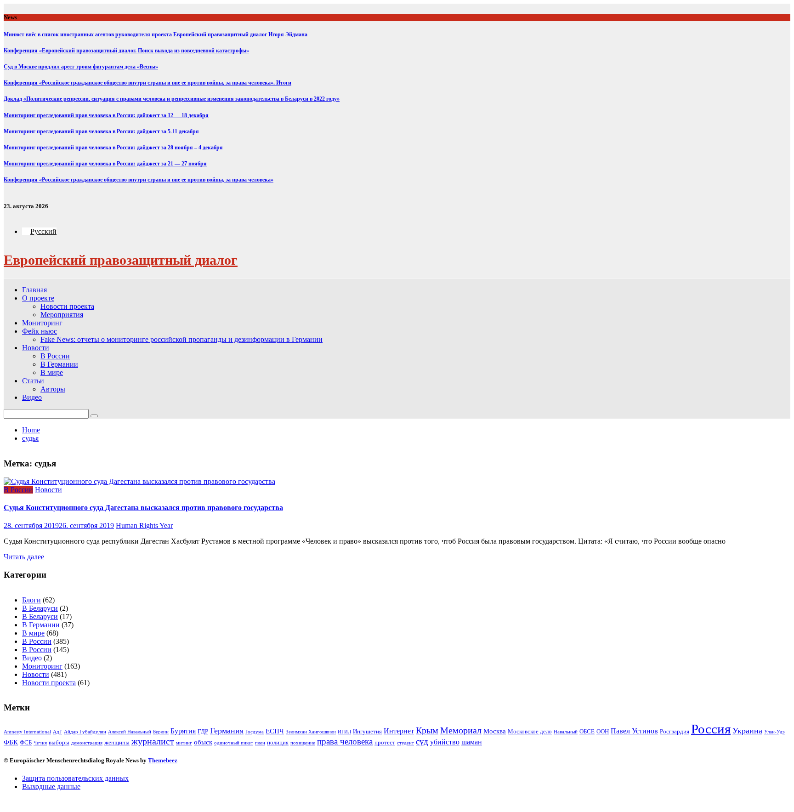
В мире (51, 372)
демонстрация (86, 742)
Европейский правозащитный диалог (121, 259)
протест (384, 742)
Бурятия (183, 731)
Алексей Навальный (129, 731)
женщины (117, 742)
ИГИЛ (344, 731)
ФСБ (26, 742)
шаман (471, 742)
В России (55, 356)
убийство (444, 742)
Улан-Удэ (774, 731)
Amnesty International (27, 731)
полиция (278, 742)
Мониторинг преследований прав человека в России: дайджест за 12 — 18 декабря (106, 115)
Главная (34, 290)
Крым (427, 730)
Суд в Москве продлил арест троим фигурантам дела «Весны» (81, 66)
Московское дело (530, 731)
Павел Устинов (634, 731)
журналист (152, 741)
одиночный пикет (233, 742)
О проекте (38, 298)
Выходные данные (51, 786)
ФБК (11, 742)
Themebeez (162, 760)
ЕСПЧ (275, 731)
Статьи (33, 381)
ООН (602, 731)
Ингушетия (367, 731)
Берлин (161, 731)
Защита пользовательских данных (75, 778)
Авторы (52, 389)
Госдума (254, 731)
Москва (494, 731)
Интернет (399, 731)
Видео (32, 397)
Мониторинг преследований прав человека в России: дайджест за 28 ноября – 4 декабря (113, 147)
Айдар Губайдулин (85, 731)
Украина (747, 730)
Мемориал (461, 730)
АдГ (57, 731)
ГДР (203, 731)
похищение (302, 742)
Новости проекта (67, 306)
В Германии (59, 364)
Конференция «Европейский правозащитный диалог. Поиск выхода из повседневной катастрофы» (126, 50)
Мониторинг (42, 323)
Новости (35, 348)
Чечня (40, 742)
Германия (227, 730)
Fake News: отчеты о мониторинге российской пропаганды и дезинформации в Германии (181, 339)
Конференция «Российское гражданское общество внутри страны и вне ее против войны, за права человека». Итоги (147, 82)
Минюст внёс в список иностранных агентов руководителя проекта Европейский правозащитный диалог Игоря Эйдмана (155, 34)
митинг (184, 742)
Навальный (566, 731)
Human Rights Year (144, 525)
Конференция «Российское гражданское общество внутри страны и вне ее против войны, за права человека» (138, 179)
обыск (203, 742)
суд (422, 741)
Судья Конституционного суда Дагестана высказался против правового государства (143, 507)
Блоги (31, 600)
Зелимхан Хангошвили (311, 731)
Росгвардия (674, 731)
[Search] (94, 416)
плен (260, 742)
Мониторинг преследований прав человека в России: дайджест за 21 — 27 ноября (105, 163)
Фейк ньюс (39, 331)
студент (405, 742)
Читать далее (24, 557)
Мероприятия (61, 314)
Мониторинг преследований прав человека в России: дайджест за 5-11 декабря (101, 131)
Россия (711, 728)
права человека (345, 741)
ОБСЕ (587, 731)
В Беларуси (40, 608)
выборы (59, 742)
